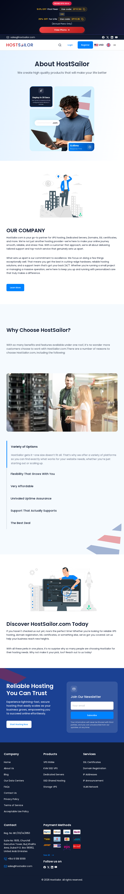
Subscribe (92, 715)
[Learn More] (15, 284)
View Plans (62, 29)
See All (46, 855)
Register (85, 45)
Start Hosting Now (19, 724)
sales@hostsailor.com (22, 37)
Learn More (15, 287)
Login (70, 45)
